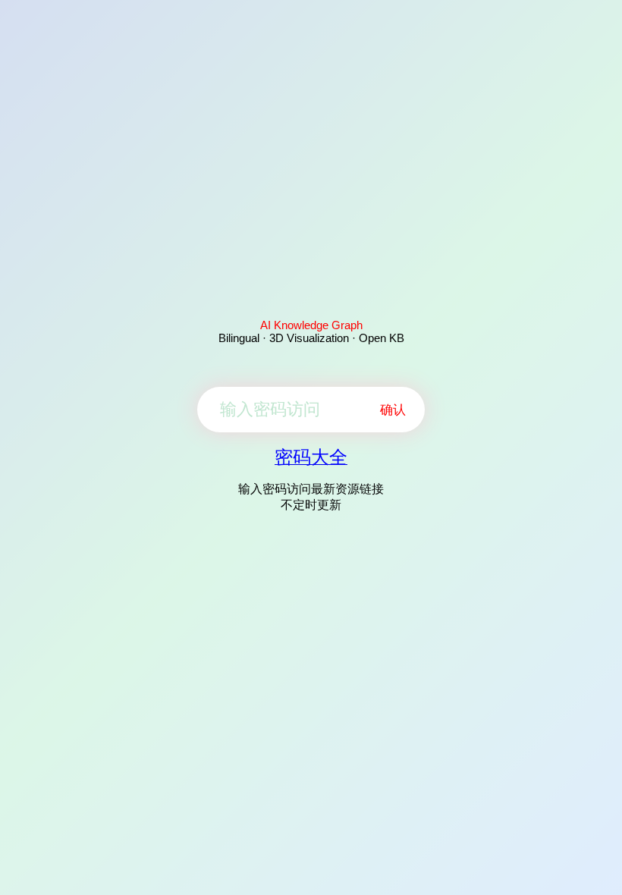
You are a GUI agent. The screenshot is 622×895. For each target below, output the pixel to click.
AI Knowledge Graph (311, 325)
